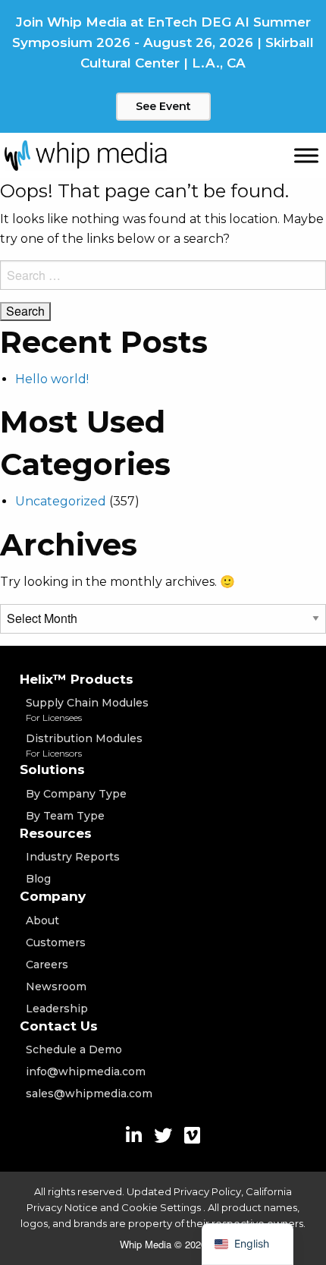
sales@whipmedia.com (89, 1093)
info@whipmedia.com (86, 1071)
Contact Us (59, 1026)
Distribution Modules (84, 745)
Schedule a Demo (74, 1049)
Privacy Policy (207, 1191)
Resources (56, 833)
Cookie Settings (162, 1207)
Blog (38, 879)
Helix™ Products (76, 679)
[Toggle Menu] (306, 155)
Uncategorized (60, 501)
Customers (56, 942)
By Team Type (65, 816)
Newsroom (56, 986)
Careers (47, 964)
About (42, 920)
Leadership (57, 1008)
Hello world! (52, 379)
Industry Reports (73, 857)
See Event (163, 106)
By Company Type (76, 794)
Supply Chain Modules (87, 709)
